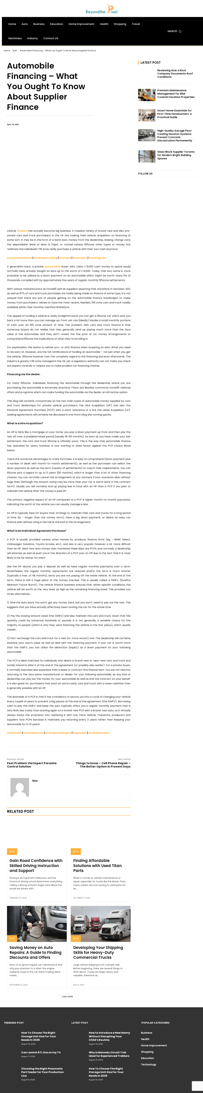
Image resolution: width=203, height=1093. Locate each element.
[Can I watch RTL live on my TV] (11, 1055)
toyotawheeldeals (19, 258)
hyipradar (80, 733)
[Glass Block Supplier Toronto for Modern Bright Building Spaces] (147, 156)
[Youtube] (169, 182)
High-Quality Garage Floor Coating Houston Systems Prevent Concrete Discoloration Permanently (174, 135)
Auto (12, 851)
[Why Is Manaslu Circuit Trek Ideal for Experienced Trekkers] (79, 1055)
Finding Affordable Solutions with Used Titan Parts (97, 865)
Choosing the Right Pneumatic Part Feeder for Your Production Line (42, 1072)
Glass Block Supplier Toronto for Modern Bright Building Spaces (176, 155)
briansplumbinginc (58, 733)
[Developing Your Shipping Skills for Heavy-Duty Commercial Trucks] (101, 924)
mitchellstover (33, 733)
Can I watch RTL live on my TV (41, 1052)
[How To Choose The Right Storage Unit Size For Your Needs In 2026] (11, 1036)
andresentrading (45, 258)
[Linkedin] (155, 182)
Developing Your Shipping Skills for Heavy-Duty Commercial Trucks (98, 952)
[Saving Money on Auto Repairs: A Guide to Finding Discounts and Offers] (37, 924)
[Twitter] (162, 182)
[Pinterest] (149, 1073)
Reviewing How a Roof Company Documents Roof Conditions (175, 74)
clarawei (65, 258)
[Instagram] (148, 182)
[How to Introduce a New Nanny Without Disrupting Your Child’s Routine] (79, 1036)
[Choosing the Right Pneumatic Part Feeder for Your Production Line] (11, 1071)
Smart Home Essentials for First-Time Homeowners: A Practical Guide (174, 114)
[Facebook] (141, 182)
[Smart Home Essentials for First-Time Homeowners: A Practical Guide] (147, 115)
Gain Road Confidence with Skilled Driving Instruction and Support (36, 865)
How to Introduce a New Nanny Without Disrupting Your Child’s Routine (109, 1036)
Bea (35, 780)
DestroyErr (80, 258)
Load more (67, 996)
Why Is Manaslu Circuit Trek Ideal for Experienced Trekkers (109, 1054)
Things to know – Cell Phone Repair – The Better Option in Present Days (103, 764)
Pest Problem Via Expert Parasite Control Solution (32, 764)
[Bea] (19, 787)
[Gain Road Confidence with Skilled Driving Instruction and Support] (37, 837)
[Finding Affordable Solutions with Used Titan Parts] (101, 837)
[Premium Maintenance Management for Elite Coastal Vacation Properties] (147, 95)
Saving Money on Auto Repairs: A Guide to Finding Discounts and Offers (36, 952)
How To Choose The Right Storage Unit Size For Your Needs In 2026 (38, 1036)
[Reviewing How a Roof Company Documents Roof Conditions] (147, 75)
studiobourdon (98, 733)
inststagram (97, 258)
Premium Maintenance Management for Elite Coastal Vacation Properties (176, 94)
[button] (174, 31)
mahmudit (14, 733)
